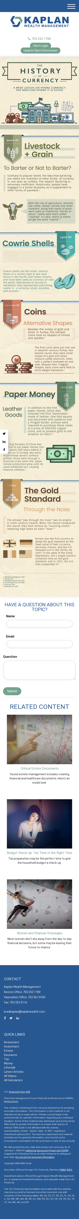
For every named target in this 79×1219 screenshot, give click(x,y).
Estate (8, 1050)
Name (10, 616)
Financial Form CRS (19, 1092)
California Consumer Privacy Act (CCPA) (47, 1150)
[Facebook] (4, 450)
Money (8, 1063)
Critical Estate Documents (40, 768)
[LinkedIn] (4, 442)
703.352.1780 (41, 39)
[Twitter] (4, 434)
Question (10, 657)
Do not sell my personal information (34, 1157)
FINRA (63, 1170)
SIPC (69, 1170)
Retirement (11, 1042)
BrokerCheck (11, 1101)
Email (10, 636)
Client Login (40, 45)
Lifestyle (9, 1067)
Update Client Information (40, 50)
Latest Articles (13, 1071)
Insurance (10, 1055)
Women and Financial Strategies (39, 933)
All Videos (10, 1076)
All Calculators (13, 1080)
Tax (6, 1059)
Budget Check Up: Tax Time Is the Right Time (39, 853)
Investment (11, 1046)
